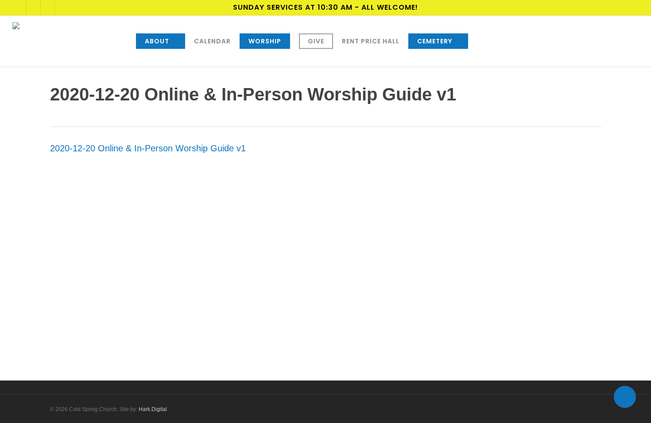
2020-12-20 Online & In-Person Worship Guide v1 (148, 148)
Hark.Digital (153, 409)
